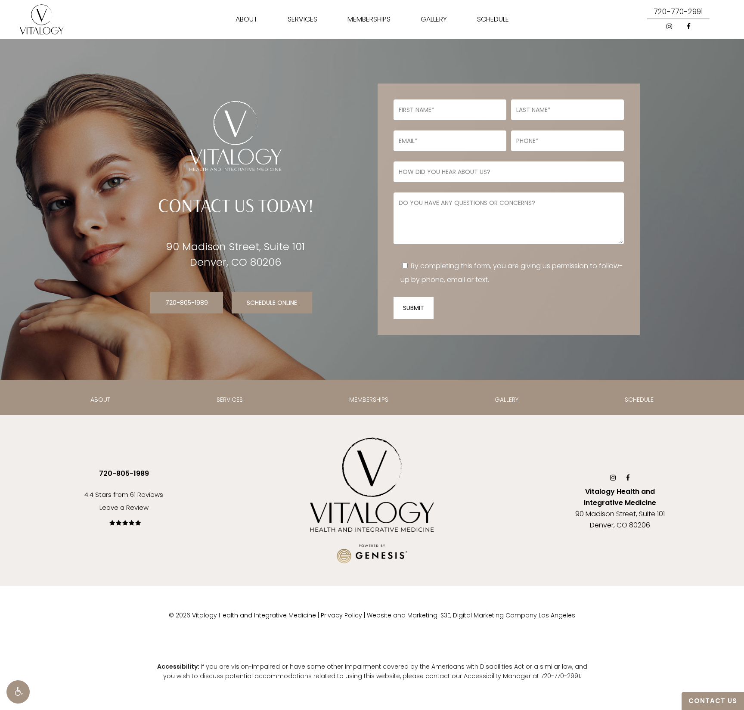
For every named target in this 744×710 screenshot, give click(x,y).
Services (230, 399)
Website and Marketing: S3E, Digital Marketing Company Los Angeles (471, 615)
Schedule (639, 399)
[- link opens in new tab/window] (372, 551)
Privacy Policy (341, 615)
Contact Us (712, 700)
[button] (18, 692)
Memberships (368, 399)
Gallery (506, 399)
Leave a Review (124, 507)
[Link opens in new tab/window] (669, 26)
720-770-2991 (678, 11)
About (100, 399)
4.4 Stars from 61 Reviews (123, 494)
